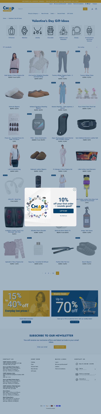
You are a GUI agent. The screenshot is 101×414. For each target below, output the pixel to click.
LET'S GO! (63, 211)
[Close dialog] (74, 189)
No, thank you (63, 215)
